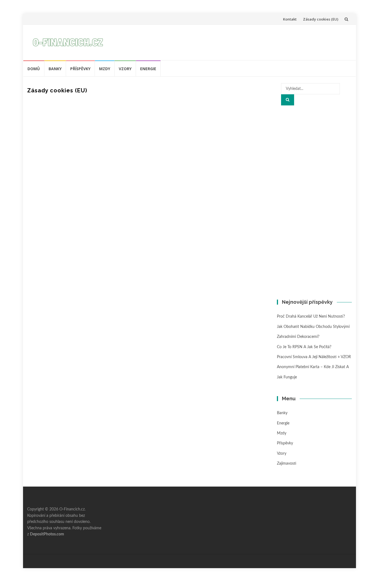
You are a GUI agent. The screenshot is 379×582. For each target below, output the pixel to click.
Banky (55, 68)
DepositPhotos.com (47, 534)
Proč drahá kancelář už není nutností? (311, 316)
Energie (148, 68)
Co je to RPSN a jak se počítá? (304, 347)
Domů (33, 68)
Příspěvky (80, 68)
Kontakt (290, 19)
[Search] (287, 99)
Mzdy (104, 68)
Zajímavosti (286, 463)
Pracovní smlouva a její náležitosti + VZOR (314, 357)
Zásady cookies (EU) (320, 19)
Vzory (125, 68)
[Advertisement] (247, 41)
